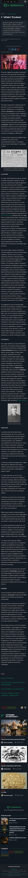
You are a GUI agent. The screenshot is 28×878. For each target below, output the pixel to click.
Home (3, 14)
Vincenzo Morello (6, 215)
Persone (4, 707)
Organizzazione (11, 707)
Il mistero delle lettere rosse (17, 837)
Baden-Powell (21, 400)
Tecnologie (4, 852)
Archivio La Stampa (7, 678)
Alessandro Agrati (10, 39)
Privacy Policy (14, 869)
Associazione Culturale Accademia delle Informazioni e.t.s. (14, 874)
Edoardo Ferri (18, 39)
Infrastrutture (5, 855)
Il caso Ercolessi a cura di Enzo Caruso (12, 689)
